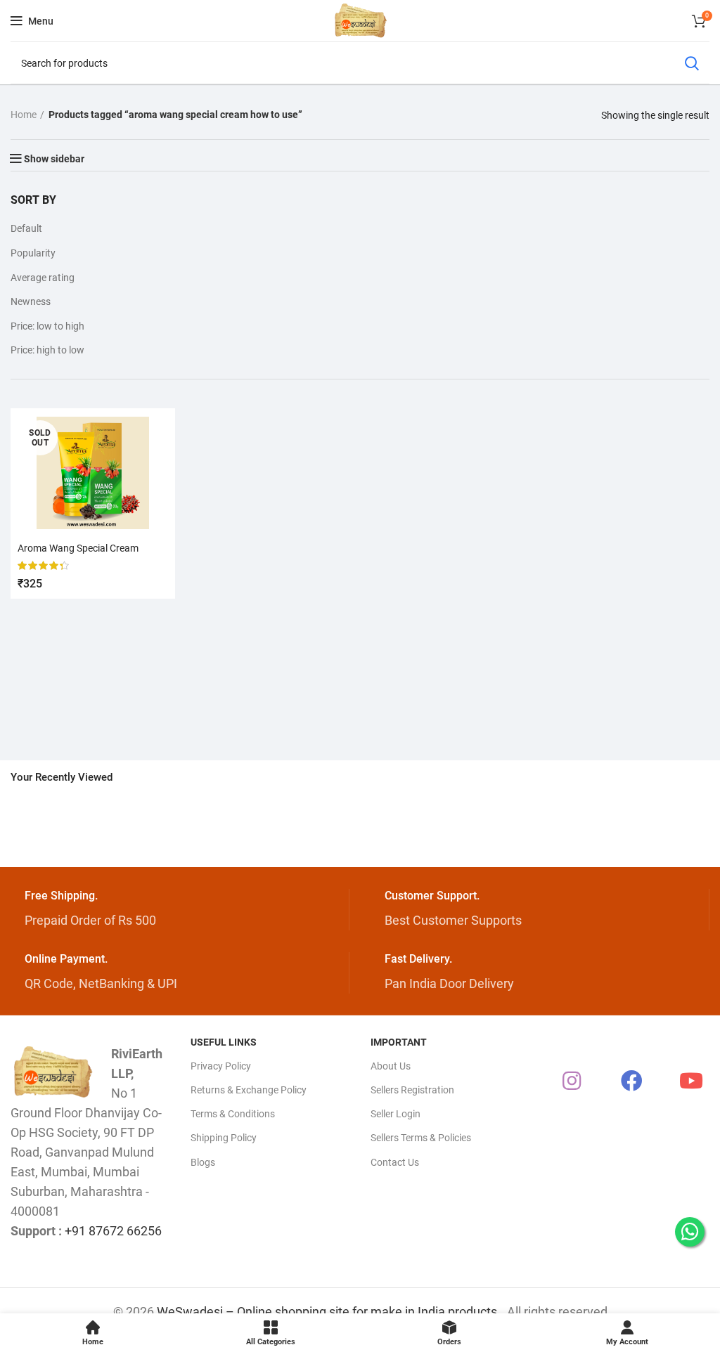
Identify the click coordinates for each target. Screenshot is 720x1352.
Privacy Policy (221, 1066)
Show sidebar (54, 159)
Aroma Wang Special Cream (78, 548)
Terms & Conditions (233, 1113)
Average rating (43, 277)
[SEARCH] (691, 63)
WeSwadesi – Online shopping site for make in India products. (329, 1311)
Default (26, 228)
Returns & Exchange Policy (249, 1090)
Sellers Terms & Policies (421, 1137)
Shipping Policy (224, 1137)
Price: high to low (47, 350)
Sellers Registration (412, 1090)
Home (24, 114)
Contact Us (395, 1162)
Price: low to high (47, 326)
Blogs (203, 1162)
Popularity (33, 253)
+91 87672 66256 (113, 1230)
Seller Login (395, 1113)
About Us (391, 1066)
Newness (31, 301)
